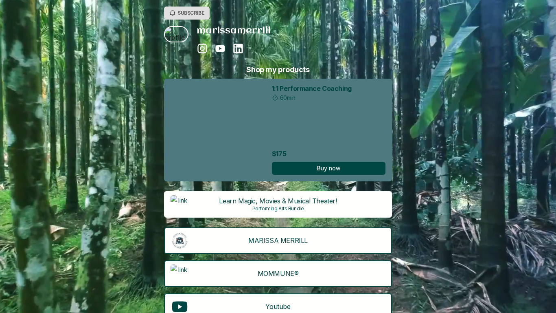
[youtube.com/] (220, 49)
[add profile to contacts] (369, 13)
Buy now (328, 168)
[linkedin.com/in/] (238, 49)
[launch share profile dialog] (385, 13)
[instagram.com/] (202, 49)
